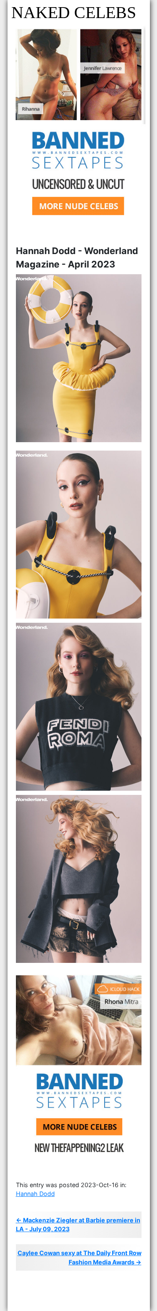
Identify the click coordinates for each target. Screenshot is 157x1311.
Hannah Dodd (35, 1193)
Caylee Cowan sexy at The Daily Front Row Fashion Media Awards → (80, 1257)
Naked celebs (73, 12)
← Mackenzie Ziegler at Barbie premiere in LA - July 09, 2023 (78, 1225)
